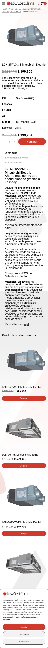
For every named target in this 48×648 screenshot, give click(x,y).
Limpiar (18, 128)
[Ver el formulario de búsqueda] (36, 3)
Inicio (4, 9)
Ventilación (14, 9)
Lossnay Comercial (31, 9)
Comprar (32, 141)
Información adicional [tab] (16, 157)
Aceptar (24, 627)
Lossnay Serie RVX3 (11, 11)
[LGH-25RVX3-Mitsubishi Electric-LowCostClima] (24, 36)
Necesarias (24, 634)
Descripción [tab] (11, 152)
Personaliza (24, 641)
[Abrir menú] (3, 3)
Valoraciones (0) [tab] (13, 162)
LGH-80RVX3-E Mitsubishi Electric (22, 522)
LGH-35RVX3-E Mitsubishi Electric (22, 387)
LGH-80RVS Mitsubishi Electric (20, 454)
